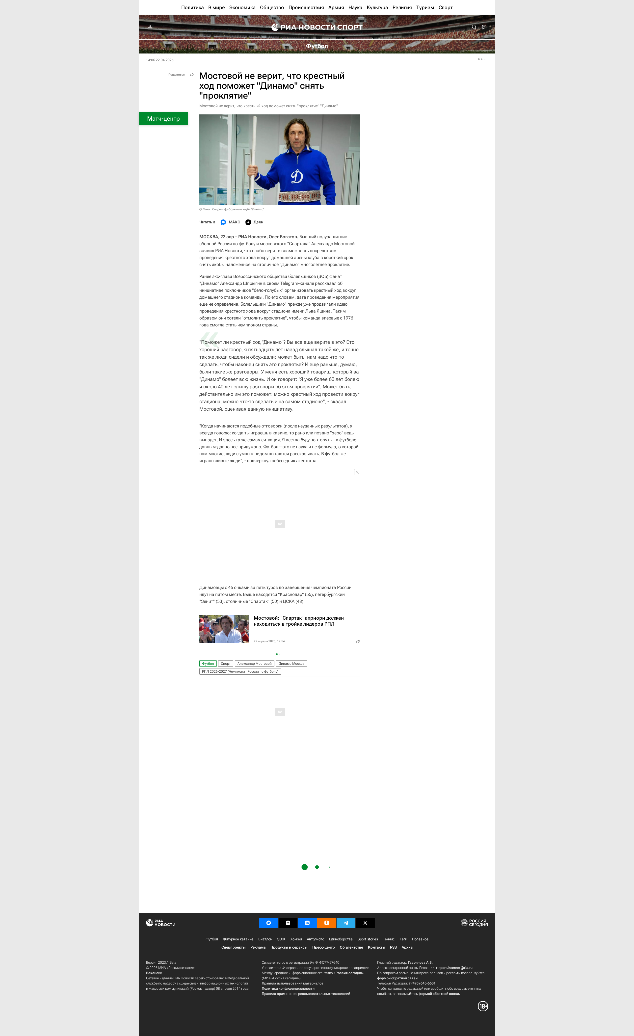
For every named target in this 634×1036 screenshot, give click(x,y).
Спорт (226, 663)
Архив (407, 947)
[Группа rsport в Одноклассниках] (326, 923)
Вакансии (154, 973)
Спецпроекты (233, 947)
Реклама (257, 947)
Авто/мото (315, 939)
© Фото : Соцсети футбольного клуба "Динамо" (231, 209)
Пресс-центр (323, 947)
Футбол (208, 663)
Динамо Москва (292, 663)
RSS (393, 947)
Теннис (389, 939)
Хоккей (296, 939)
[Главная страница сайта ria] (300, 27)
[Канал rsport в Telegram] (346, 923)
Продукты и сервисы (288, 947)
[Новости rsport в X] (365, 923)
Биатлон (265, 939)
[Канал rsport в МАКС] (268, 923)
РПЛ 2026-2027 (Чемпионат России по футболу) (240, 671)
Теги (403, 939)
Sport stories (368, 939)
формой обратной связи (397, 978)
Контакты (376, 947)
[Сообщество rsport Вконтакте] (307, 923)
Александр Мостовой (255, 663)
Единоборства (341, 939)
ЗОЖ (281, 939)
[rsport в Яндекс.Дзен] (288, 923)
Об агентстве (351, 947)
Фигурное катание (238, 939)
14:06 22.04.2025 (160, 60)
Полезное (420, 939)
